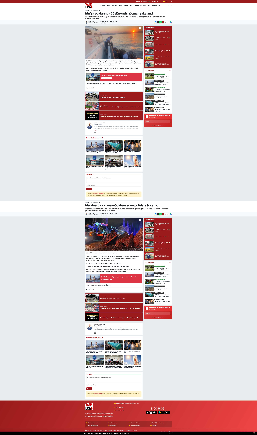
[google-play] (164, 412)
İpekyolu (87, 430)
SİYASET (114, 5)
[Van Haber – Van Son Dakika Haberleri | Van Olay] (89, 6)
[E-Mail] (95, 133)
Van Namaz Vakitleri (135, 422)
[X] (154, 408)
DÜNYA (149, 5)
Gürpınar (122, 430)
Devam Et (95, 130)
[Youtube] (159, 408)
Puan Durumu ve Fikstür (93, 425)
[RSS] (164, 408)
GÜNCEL (108, 5)
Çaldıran (110, 430)
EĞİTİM (132, 5)
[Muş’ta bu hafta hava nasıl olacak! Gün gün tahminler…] (132, 160)
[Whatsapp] (161, 408)
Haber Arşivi (154, 425)
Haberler (87, 10)
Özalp (106, 430)
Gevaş (118, 430)
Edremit (94, 430)
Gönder (89, 189)
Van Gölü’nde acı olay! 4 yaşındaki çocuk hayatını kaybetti (162, 83)
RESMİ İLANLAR (156, 5)
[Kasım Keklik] (89, 125)
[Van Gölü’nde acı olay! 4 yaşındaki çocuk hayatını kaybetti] (95, 145)
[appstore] (151, 412)
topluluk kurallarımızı (98, 193)
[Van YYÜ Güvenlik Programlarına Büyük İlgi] (95, 160)
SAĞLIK (126, 5)
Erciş (98, 430)
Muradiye (102, 430)
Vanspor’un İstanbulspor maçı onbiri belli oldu (162, 90)
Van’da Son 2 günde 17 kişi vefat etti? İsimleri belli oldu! (162, 103)
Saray (135, 430)
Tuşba (91, 430)
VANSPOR (102, 5)
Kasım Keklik (98, 124)
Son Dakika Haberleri (135, 425)
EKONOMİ (120, 5)
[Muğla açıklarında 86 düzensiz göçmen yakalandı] (114, 42)
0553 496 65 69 (119, 407)
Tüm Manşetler (112, 425)
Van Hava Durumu (113, 422)
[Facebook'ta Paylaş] (155, 22)
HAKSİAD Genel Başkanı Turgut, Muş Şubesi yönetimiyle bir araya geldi (113, 168)
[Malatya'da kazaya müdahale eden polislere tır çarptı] (114, 234)
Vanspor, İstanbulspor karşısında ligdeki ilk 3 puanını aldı (161, 77)
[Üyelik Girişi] (171, 1)
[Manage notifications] (254, 432)
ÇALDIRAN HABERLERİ (159, 94)
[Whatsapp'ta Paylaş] (160, 22)
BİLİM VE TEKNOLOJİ (140, 5)
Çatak (126, 430)
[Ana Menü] (171, 6)
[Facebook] (152, 408)
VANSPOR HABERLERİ (159, 74)
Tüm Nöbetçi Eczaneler (158, 125)
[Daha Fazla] (163, 22)
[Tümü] (170, 70)
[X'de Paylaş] (158, 22)
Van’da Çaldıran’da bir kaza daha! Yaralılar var (161, 97)
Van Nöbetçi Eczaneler (93, 422)
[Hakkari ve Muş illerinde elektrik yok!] (132, 145)
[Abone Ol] (171, 22)
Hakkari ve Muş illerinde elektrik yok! (162, 110)
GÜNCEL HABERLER (95, 10)
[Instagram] (156, 408)
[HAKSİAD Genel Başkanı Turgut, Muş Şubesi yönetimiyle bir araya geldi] (114, 160)
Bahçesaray (130, 430)
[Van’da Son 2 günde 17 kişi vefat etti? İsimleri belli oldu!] (114, 145)
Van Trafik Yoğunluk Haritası (158, 422)
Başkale (114, 430)
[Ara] (168, 6)
